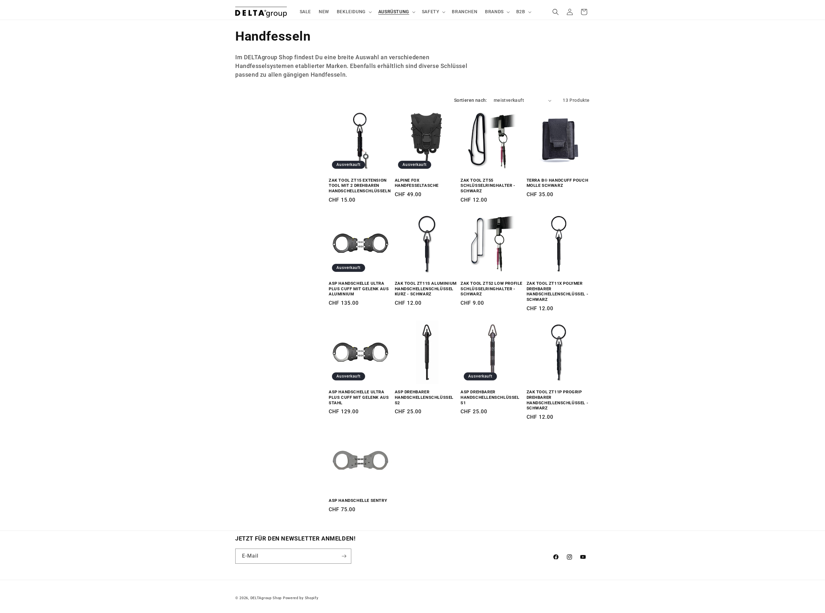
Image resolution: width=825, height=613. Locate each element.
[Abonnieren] (344, 556)
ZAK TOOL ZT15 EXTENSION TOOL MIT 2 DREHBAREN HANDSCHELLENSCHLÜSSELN (360, 186)
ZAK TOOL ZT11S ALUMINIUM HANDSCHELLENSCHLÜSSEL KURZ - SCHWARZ (426, 289)
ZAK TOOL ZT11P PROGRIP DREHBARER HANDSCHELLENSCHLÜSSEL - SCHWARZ (557, 400)
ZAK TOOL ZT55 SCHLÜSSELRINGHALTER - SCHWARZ (488, 186)
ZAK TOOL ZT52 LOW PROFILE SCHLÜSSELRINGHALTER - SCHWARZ (491, 289)
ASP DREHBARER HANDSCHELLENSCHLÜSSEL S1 (490, 397)
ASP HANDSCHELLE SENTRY (358, 500)
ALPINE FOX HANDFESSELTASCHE (417, 183)
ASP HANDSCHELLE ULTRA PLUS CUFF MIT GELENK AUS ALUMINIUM (359, 289)
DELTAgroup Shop (266, 598)
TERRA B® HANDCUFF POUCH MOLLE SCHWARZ (557, 183)
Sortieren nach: (470, 100)
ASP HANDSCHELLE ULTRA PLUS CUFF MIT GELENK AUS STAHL (359, 397)
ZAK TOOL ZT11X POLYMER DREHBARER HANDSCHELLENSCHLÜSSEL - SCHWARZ (557, 291)
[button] (353, 11)
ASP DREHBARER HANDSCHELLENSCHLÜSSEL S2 (424, 397)
